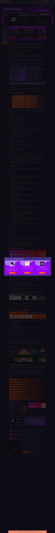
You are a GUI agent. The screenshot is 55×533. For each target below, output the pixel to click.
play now (11, 272)
